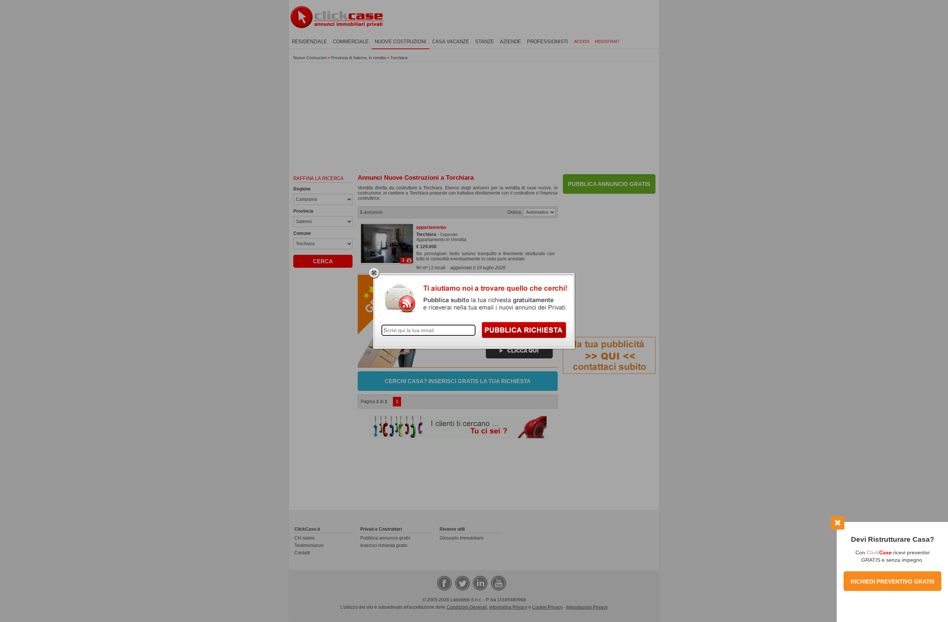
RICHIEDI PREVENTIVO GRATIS (893, 581)
